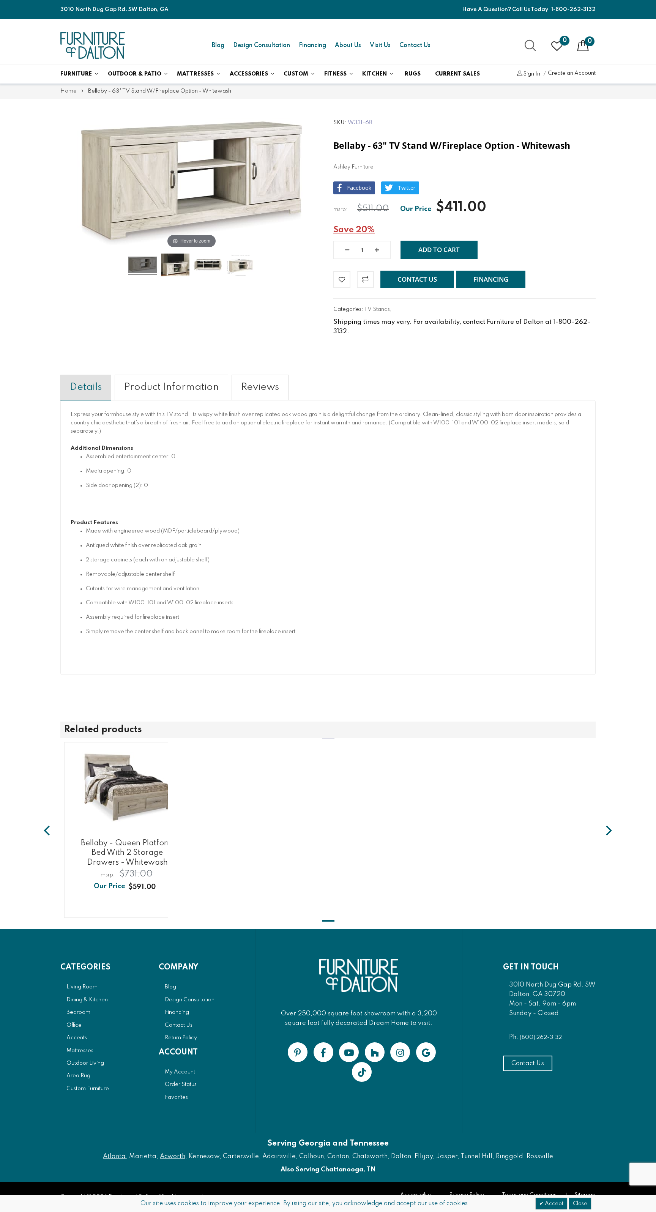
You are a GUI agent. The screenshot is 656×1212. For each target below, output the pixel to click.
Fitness (335, 74)
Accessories (249, 74)
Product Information (171, 387)
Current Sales (457, 74)
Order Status (181, 1084)
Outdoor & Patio (134, 74)
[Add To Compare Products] (365, 279)
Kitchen (374, 74)
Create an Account (572, 73)
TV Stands (377, 309)
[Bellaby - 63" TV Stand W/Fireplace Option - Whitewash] (142, 266)
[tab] (85, 387)
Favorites (176, 1097)
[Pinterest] (298, 1052)
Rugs (413, 74)
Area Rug (78, 1075)
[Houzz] (375, 1052)
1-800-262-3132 (573, 9)
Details (86, 387)
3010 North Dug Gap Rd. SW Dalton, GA (114, 9)
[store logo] (92, 45)
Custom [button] (296, 74)
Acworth (172, 1156)
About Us (348, 46)
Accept (553, 1203)
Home (68, 91)
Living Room (82, 987)
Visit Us (380, 46)
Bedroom (78, 1012)
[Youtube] (349, 1052)
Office (74, 1025)
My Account (180, 1072)
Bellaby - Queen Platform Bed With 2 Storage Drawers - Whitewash (127, 853)
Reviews (260, 387)
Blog (218, 46)
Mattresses (195, 74)
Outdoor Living (85, 1063)
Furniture (76, 74)
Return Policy (181, 1037)
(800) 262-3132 (541, 1037)
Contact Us (414, 46)
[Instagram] (400, 1052)
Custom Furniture (87, 1088)
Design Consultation (261, 46)
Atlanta (114, 1156)
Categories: (348, 309)
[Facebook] (323, 1052)
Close (580, 1203)
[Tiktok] (362, 1072)
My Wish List (565, 41)
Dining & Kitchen (87, 999)
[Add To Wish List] (341, 279)
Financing (312, 46)
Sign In (531, 74)
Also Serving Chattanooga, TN (328, 1169)
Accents (76, 1037)
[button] (417, 279)
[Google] (426, 1052)
